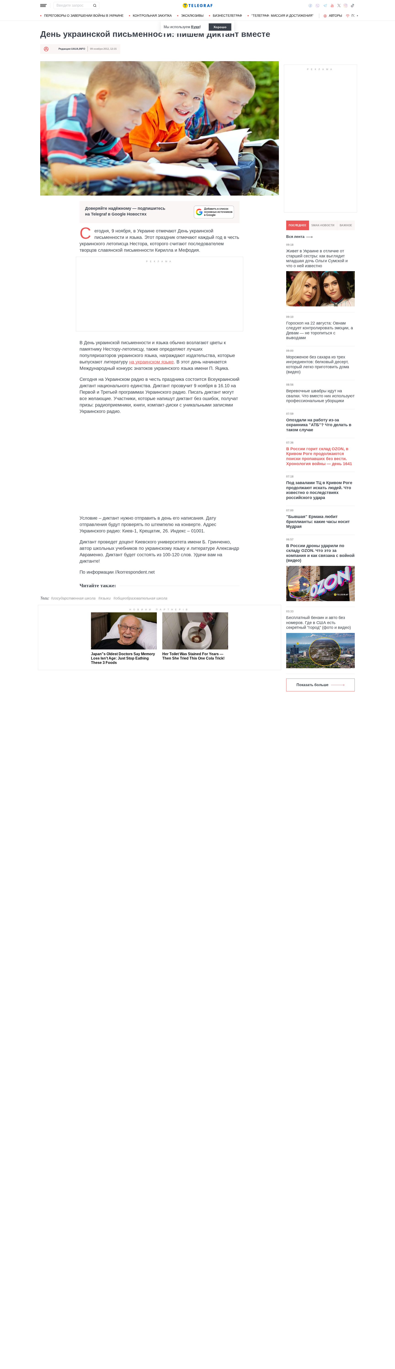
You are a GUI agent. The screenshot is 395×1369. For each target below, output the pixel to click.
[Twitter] (339, 5)
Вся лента (295, 237)
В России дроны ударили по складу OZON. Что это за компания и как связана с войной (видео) (320, 553)
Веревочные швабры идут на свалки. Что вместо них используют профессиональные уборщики (320, 396)
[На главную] (197, 5)
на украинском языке (151, 361)
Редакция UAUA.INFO (72, 48)
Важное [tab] (346, 225)
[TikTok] (352, 5)
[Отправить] (94, 5)
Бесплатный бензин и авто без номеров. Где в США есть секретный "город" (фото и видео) (318, 622)
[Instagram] (345, 5)
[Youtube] (332, 5)
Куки (195, 27)
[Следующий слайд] (357, 15)
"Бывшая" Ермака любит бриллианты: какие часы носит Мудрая (318, 521)
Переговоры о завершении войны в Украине (83, 15)
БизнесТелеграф (227, 15)
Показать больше (312, 685)
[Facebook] (310, 5)
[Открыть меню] (43, 5)
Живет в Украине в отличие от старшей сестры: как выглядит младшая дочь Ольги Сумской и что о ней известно (317, 258)
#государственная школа (73, 598)
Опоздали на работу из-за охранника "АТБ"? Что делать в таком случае (318, 424)
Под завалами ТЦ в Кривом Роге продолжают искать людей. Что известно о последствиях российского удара (319, 490)
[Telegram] (325, 5)
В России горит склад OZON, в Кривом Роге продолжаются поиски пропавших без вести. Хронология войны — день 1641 (319, 456)
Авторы (335, 15)
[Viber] (317, 5)
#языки (104, 598)
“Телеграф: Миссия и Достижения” (282, 15)
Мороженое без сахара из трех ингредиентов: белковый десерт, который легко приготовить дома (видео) (317, 364)
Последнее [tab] (297, 225)
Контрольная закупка (152, 15)
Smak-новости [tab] (322, 225)
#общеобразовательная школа (140, 598)
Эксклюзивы (192, 15)
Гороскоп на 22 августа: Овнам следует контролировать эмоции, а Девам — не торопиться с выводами (319, 330)
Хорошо (220, 27)
